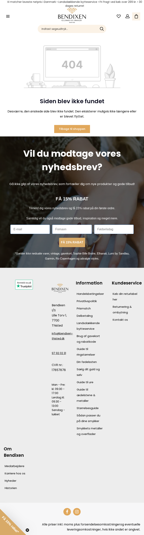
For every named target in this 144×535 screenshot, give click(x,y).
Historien (11, 488)
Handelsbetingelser (90, 294)
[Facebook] (67, 511)
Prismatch (84, 308)
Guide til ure (85, 382)
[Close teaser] (27, 530)
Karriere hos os (15, 473)
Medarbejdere (14, 466)
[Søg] (102, 29)
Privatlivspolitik (87, 301)
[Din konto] (127, 16)
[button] (13, 522)
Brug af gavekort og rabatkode (88, 339)
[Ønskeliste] (119, 16)
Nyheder (10, 481)
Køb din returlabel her (125, 296)
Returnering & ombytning (122, 309)
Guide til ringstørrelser (86, 352)
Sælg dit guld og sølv (88, 372)
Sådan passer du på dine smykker (88, 418)
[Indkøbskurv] (136, 16)
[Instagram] (77, 511)
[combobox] (68, 29)
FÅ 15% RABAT (72, 242)
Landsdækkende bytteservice (88, 326)
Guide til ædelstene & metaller (86, 395)
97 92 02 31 (59, 353)
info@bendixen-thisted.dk (60, 336)
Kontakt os (120, 320)
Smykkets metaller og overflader (90, 431)
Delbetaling (85, 316)
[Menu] (8, 16)
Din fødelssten (87, 362)
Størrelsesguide (88, 408)
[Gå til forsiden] (72, 15)
